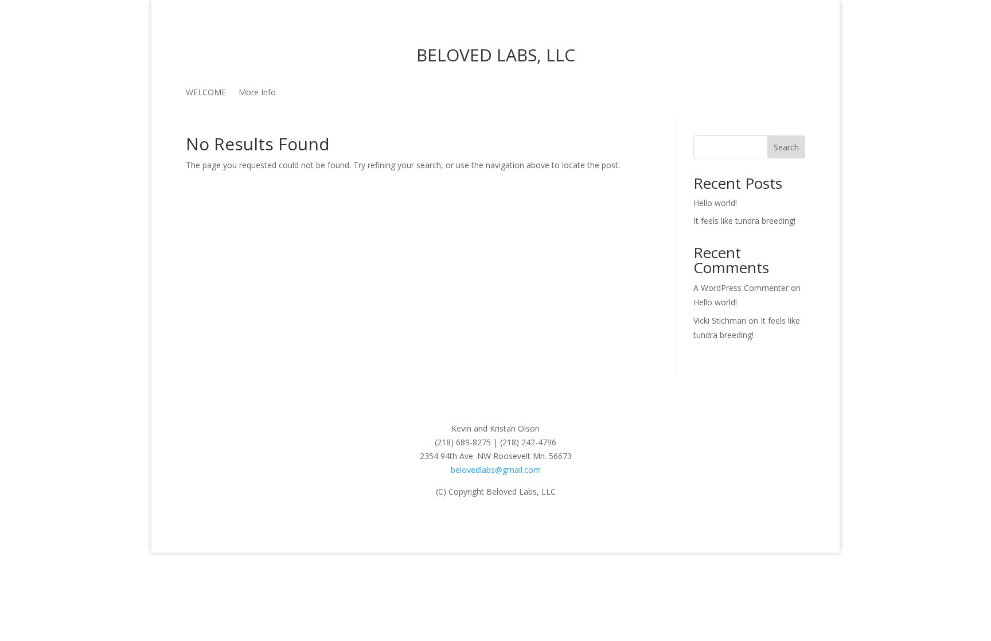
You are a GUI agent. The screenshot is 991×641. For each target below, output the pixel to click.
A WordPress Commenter (741, 287)
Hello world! (715, 202)
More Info (257, 93)
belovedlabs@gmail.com (496, 469)
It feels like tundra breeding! (744, 220)
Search (786, 147)
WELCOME (206, 93)
